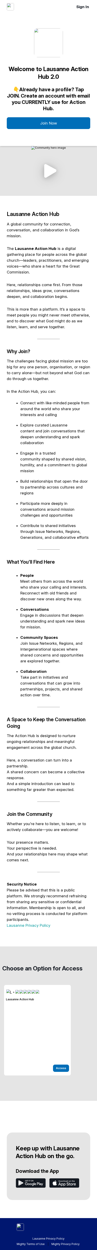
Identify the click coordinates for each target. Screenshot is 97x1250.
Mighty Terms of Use (31, 1244)
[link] (37, 1030)
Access (61, 1068)
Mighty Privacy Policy (65, 1244)
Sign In (82, 7)
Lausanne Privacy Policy (28, 925)
